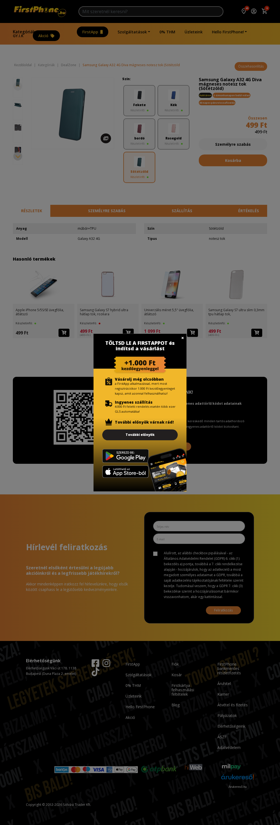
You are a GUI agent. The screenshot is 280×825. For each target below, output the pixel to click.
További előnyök (140, 434)
